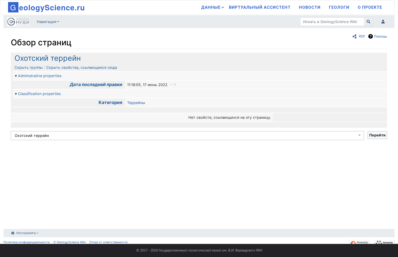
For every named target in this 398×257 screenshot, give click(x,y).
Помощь (380, 36)
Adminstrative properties (39, 75)
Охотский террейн (48, 58)
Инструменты (26, 233)
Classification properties (39, 93)
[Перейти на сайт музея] (18, 22)
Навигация (46, 21)
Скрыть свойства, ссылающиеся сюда (81, 67)
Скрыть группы (29, 67)
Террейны (136, 102)
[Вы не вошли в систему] (384, 21)
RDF (362, 36)
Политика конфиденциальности (26, 242)
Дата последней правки (96, 84)
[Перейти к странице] (368, 21)
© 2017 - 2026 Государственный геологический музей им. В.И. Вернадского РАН (199, 250)
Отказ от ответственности (108, 242)
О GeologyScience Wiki (69, 242)
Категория (110, 102)
